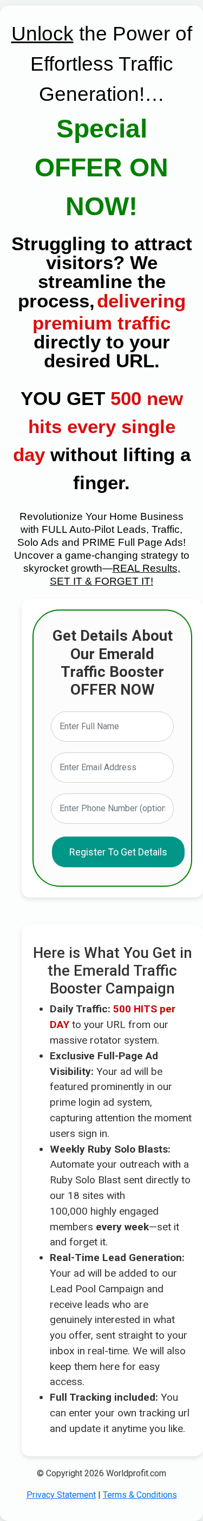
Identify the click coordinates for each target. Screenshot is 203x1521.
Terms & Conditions (140, 1495)
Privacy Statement (61, 1495)
